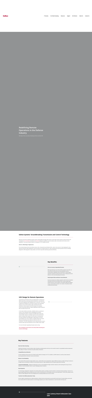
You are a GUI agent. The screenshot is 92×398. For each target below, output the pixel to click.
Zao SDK (37, 240)
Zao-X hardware (27, 240)
